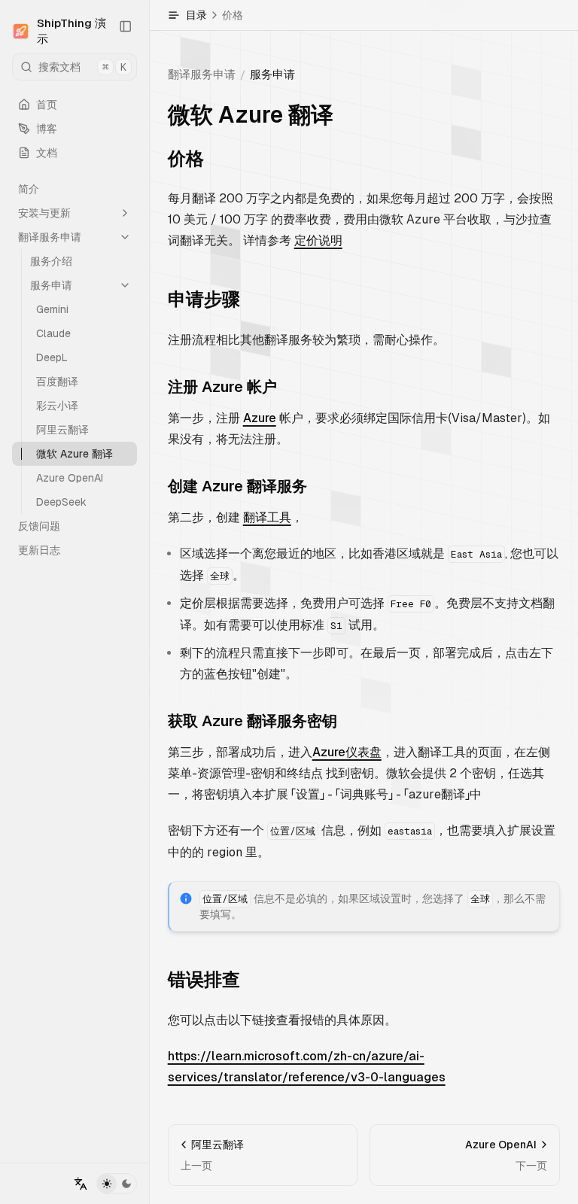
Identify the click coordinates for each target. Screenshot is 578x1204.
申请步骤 (204, 299)
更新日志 (39, 550)
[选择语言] (80, 1183)
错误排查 (204, 979)
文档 (46, 153)
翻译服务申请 (49, 237)
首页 (46, 105)
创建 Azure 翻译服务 (237, 486)
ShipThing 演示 (71, 31)
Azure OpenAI (69, 478)
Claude (53, 333)
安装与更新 (44, 213)
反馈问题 (39, 526)
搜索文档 (82, 67)
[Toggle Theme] (116, 1183)
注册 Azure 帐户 (222, 387)
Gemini (52, 309)
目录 (214, 15)
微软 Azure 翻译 (74, 454)
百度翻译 (57, 381)
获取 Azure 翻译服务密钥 (252, 721)
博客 (46, 129)
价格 (186, 158)
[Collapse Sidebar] (125, 26)
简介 (28, 189)
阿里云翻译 (62, 430)
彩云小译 (57, 406)
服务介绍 (51, 261)
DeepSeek (61, 502)
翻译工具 (267, 517)
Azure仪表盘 (347, 752)
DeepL (52, 357)
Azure (259, 418)
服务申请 (51, 285)
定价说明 (318, 240)
